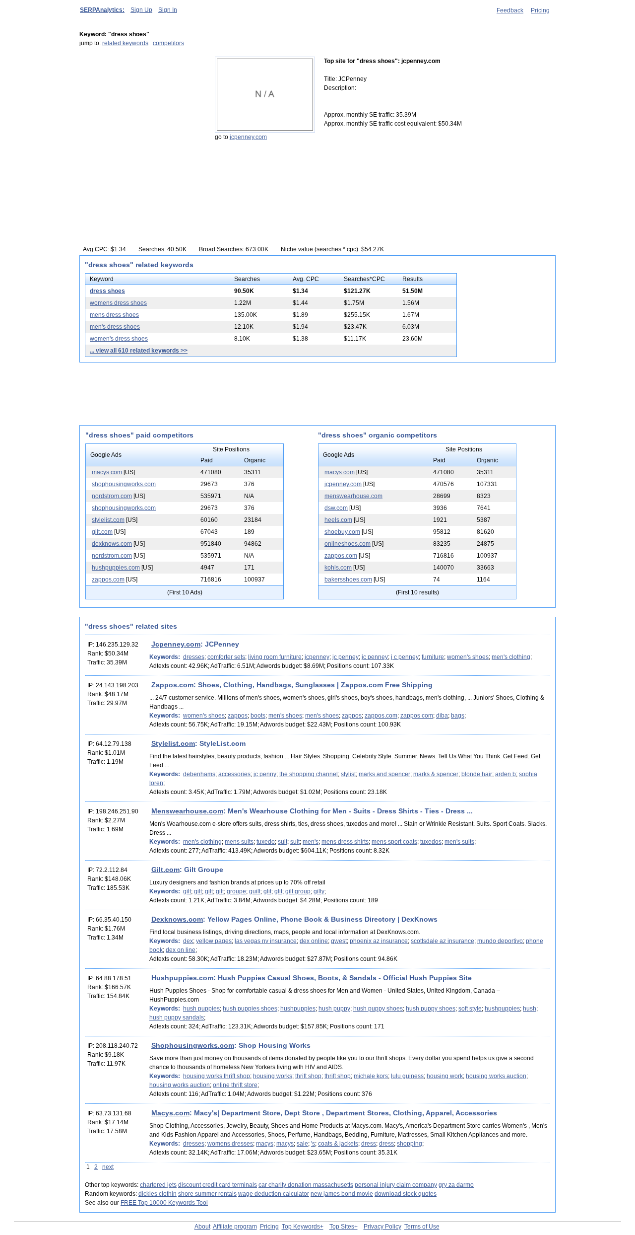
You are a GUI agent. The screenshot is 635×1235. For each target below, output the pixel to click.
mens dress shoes (114, 314)
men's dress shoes (115, 326)
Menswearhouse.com (187, 811)
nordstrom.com (112, 496)
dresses (193, 657)
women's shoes (468, 657)
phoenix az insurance (379, 941)
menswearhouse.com (353, 496)
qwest (339, 941)
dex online (314, 941)
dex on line (180, 949)
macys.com (107, 472)
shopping (409, 1143)
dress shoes (107, 291)
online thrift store (235, 1085)
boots (258, 715)
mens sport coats (394, 841)
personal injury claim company (396, 1184)
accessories (234, 774)
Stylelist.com (173, 743)
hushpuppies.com (116, 567)
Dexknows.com (177, 919)
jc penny (265, 774)
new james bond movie (342, 1193)
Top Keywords (301, 1226)
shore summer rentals (207, 1193)
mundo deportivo (500, 941)
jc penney (345, 657)
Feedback (510, 10)
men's (310, 841)
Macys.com (170, 1113)
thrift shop (308, 1076)
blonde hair (476, 774)
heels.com (338, 519)
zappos (238, 715)
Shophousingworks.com (192, 1045)
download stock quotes (406, 1193)
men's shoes (285, 715)
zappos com (416, 715)
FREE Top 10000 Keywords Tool (164, 1202)
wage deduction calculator (273, 1193)
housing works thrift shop (216, 1076)
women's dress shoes (119, 338)
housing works (272, 1076)
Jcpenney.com (175, 644)
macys (264, 1143)
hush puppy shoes (378, 1008)
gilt (187, 891)
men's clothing (511, 657)
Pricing (540, 10)
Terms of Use (422, 1226)
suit (282, 841)
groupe (236, 891)
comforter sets (226, 657)
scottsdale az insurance (442, 941)
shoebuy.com (342, 531)
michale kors (371, 1076)
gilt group (298, 891)
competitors (168, 43)
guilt (254, 891)
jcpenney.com (248, 137)
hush (529, 1008)
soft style (470, 1008)
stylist (348, 774)
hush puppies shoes (250, 1008)
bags (457, 715)
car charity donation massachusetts (305, 1184)
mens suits (239, 841)
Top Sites (341, 1226)
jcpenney (317, 657)
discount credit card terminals (217, 1184)
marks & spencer (435, 774)
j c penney (405, 657)
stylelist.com (108, 519)
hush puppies (201, 1008)
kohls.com (338, 567)
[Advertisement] (141, 119)
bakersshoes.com (348, 579)
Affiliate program (235, 1226)
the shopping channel (308, 774)
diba (442, 715)
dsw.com (336, 508)
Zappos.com (172, 685)
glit (267, 891)
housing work (445, 1076)
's (313, 1143)
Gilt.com (165, 869)
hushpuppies (298, 1008)
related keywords (125, 43)
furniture (433, 657)
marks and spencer (384, 774)
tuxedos (431, 841)
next (108, 1166)
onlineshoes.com (347, 543)
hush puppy (334, 1008)
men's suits (459, 841)
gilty (319, 891)
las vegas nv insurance (266, 941)
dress (368, 1143)
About (202, 1226)
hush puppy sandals (176, 1017)
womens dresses (230, 1143)
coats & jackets (338, 1143)
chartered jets (158, 1184)
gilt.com (102, 531)
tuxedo (265, 841)
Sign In (167, 9)
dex (188, 941)
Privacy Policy (382, 1226)
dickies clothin (157, 1193)
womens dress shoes (118, 302)
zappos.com (108, 579)
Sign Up (141, 9)
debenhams (199, 774)
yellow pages (214, 941)
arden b (505, 774)
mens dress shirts (345, 841)
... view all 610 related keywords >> (139, 350)
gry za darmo (456, 1184)
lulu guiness (407, 1076)
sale (302, 1143)
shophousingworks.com (124, 484)
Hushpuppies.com (182, 978)
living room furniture (275, 657)
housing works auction (496, 1076)
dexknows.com (112, 543)
